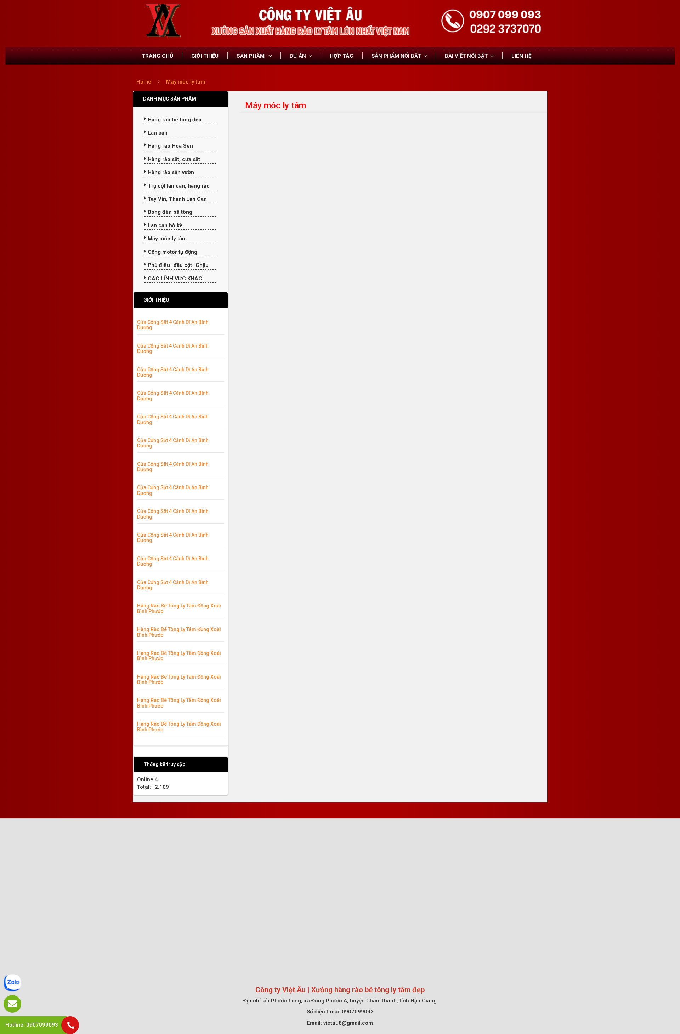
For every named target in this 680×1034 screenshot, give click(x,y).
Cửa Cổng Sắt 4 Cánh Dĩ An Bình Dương (173, 324)
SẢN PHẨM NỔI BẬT (396, 56)
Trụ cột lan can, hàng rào (178, 186)
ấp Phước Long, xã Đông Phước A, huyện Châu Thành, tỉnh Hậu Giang (350, 1001)
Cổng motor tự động (171, 252)
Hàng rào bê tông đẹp (174, 119)
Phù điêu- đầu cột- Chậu (177, 265)
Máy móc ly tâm (185, 82)
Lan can (157, 133)
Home (143, 82)
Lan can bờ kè (164, 225)
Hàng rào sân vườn (170, 172)
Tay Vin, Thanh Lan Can (176, 199)
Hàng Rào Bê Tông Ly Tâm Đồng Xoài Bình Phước (179, 608)
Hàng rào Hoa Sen (169, 146)
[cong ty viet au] (163, 20)
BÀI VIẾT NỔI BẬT (466, 56)
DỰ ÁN (298, 56)
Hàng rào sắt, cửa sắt (173, 159)
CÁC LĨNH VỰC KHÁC (174, 278)
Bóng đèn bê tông (169, 212)
